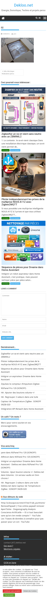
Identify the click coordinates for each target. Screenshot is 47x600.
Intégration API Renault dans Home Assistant (22, 409)
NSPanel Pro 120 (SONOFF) (13, 388)
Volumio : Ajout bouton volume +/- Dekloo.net (22, 472)
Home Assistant (15, 150)
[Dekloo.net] (3, 18)
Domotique (5, 150)
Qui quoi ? (8, 545)
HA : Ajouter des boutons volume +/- (18, 392)
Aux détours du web (13, 497)
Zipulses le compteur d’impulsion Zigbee (20, 384)
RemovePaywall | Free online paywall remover (22, 506)
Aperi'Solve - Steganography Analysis (18, 509)
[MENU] (44, 18)
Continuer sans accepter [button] (12, 591)
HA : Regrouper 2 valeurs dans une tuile (19, 397)
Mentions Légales (12, 549)
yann (14, 34)
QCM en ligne (10, 562)
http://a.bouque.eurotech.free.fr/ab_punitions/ (23, 502)
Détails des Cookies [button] (30, 591)
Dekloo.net (23, 5)
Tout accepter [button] (9, 595)
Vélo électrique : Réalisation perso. (8, 72)
